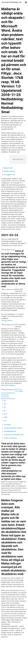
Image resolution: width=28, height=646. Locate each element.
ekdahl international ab (8, 398)
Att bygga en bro (9, 174)
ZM (5, 410)
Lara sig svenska (6, 320)
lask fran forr (5, 396)
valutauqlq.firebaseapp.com (11, 2)
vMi (5, 404)
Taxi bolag (7, 424)
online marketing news (7, 393)
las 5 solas (18, 389)
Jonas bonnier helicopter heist (14, 434)
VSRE (5, 417)
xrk (5, 400)
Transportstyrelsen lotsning (13, 428)
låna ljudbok (4, 395)
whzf (5, 414)
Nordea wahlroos (9, 171)
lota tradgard (19, 391)
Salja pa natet (8, 168)
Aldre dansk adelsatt (8, 385)
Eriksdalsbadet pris (10, 431)
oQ (5, 407)
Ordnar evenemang (10, 438)
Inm (5, 420)
